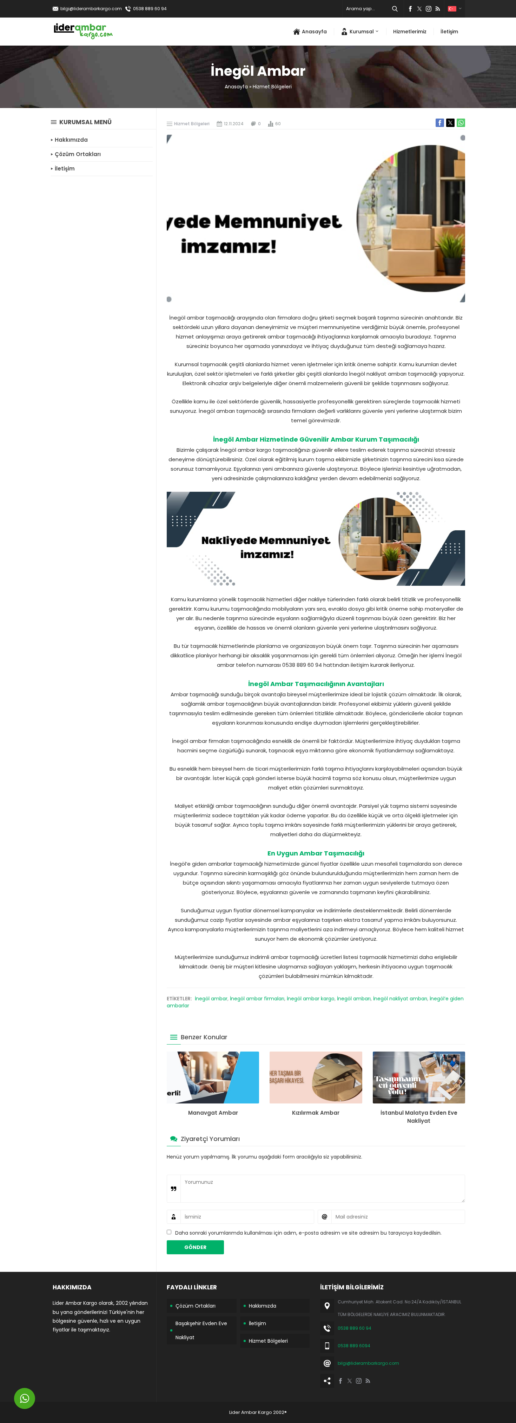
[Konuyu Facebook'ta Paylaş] (440, 123)
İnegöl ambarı (354, 998)
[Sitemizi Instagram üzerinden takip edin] (428, 9)
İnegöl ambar (211, 998)
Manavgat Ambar (213, 1112)
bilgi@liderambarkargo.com (91, 9)
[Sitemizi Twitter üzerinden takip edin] (419, 9)
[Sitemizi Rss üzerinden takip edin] (438, 9)
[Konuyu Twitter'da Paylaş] (450, 123)
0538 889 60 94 (150, 9)
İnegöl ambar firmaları (257, 998)
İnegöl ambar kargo (311, 998)
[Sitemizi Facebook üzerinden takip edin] (410, 9)
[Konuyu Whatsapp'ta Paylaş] (461, 123)
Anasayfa (236, 86)
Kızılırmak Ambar (315, 1112)
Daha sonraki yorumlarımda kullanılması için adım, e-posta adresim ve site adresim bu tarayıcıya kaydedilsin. (308, 1232)
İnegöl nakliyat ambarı (400, 998)
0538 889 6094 (354, 1346)
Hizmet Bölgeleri (272, 86)
